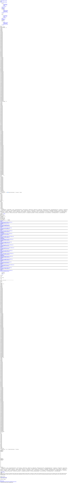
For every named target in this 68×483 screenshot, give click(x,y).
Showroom (4, 6)
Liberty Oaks (5, 469)
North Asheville (29, 469)
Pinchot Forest (42, 469)
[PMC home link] (3, 0)
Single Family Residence (11, 192)
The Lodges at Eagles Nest (58, 470)
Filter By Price (2, 214)
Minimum (1, 27)
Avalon (13, 209)
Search (1, 213)
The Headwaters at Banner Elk (50, 470)
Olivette (33, 469)
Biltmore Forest (31, 209)
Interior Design (5, 11)
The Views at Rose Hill (48, 212)
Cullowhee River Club (27, 210)
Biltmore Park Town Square (46, 209)
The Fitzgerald (43, 470)
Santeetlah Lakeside (58, 469)
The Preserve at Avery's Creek (5, 212)
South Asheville (64, 469)
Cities (2, 18)
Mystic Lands (24, 469)
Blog (4, 9)
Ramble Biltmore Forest (52, 469)
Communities (3, 7)
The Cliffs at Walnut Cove (37, 470)
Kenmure (1, 469)
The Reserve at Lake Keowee (21, 212)
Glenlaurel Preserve (45, 210)
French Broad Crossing (39, 210)
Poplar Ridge (46, 469)
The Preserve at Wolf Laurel (13, 212)
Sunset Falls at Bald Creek (13, 470)
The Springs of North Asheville (30, 212)
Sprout (8, 470)
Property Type (2, 448)
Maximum (1, 101)
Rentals (21, 192)
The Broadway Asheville (30, 470)
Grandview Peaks (60, 210)
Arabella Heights (9, 209)
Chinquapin (7, 210)
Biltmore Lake (35, 209)
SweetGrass (19, 470)
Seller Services (5, 4)
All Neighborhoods (3, 209)
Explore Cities (14, 481)
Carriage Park (60, 209)
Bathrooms (1, 458)
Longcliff (9, 469)
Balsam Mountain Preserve (18, 209)
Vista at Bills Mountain (62, 212)
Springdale (5, 470)
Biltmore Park (40, 209)
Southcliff (1, 470)
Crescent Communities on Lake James (15, 210)
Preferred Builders (5, 10)
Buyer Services (5, 15)
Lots (6, 192)
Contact (3, 12)
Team (4, 5)
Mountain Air (13, 469)
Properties (3, 8)
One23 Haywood (37, 469)
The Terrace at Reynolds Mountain (39, 212)
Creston (22, 210)
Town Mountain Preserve (55, 212)
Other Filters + (3, 215)
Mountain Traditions (18, 469)
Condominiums (3, 192)
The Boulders (24, 470)
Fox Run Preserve (33, 210)
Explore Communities (10, 481)
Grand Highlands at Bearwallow (53, 210)
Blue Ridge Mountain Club (54, 209)
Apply (1, 472)
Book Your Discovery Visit (3, 481)
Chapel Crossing (3, 210)
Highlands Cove (65, 468)
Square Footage (2, 431)
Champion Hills (66, 209)
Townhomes (17, 192)
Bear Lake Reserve (25, 209)
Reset (4, 213)
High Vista (65, 210)
